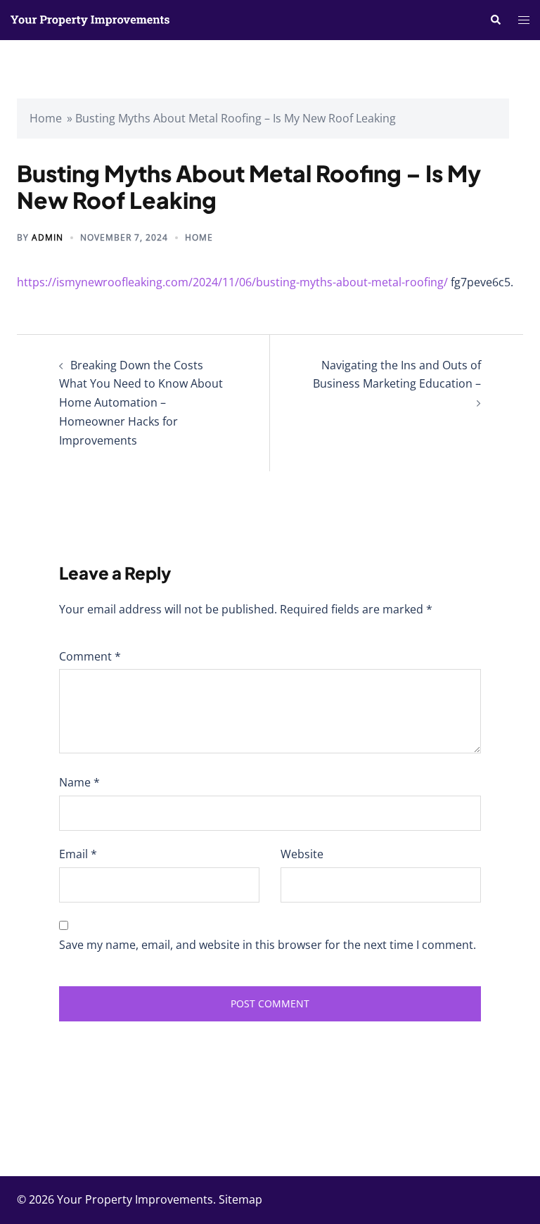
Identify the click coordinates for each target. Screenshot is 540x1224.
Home (46, 118)
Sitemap (240, 1199)
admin (47, 237)
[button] (495, 19)
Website (302, 854)
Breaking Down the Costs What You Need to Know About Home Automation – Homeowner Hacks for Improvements (141, 403)
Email (78, 854)
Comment (90, 656)
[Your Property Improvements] (90, 19)
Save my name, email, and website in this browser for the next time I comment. (267, 944)
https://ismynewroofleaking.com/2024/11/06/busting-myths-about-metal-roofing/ (232, 282)
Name (79, 782)
